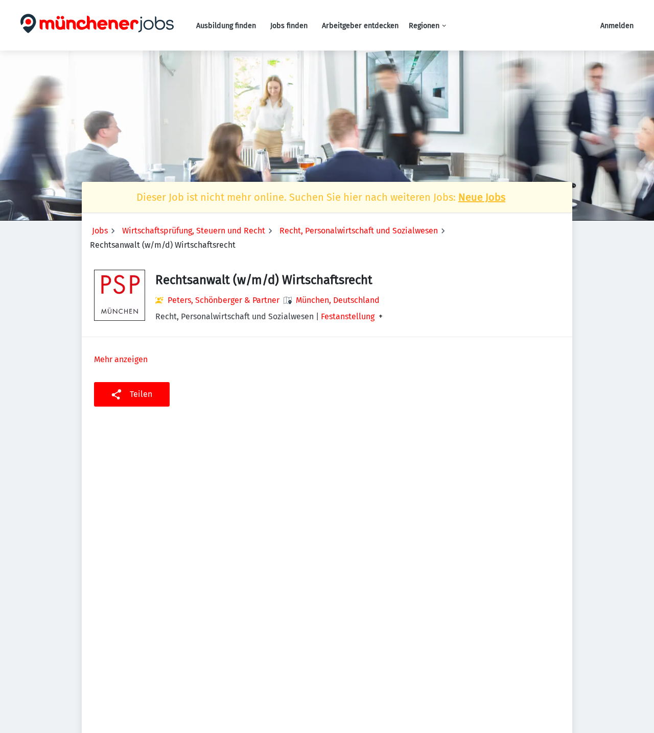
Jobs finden (289, 25)
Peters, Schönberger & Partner (223, 300)
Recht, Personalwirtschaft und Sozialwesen (358, 230)
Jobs (100, 230)
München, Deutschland (338, 300)
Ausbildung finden (226, 25)
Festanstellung (348, 316)
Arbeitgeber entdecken (360, 25)
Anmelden (617, 25)
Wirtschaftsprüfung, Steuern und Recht (193, 230)
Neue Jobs (481, 197)
